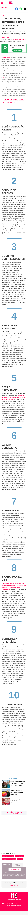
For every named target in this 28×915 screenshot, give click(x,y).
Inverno (4, 859)
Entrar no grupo (17, 50)
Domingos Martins (7, 856)
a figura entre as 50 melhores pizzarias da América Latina (13, 397)
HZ (5, 7)
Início (2, 7)
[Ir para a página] (6, 787)
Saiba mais (13, 885)
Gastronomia (3, 8)
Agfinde (20, 859)
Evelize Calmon (5, 37)
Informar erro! (15, 869)
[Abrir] (2, 3)
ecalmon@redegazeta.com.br (19, 39)
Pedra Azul (12, 859)
